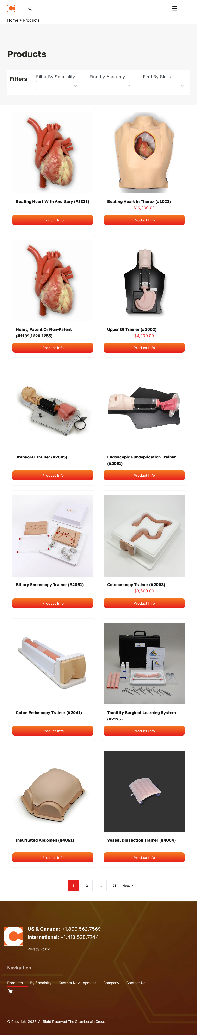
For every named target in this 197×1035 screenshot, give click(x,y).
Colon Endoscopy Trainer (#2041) (49, 712)
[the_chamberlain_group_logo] (11, 6)
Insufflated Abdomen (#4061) (45, 840)
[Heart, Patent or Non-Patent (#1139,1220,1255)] (52, 243)
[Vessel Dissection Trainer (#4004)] (144, 754)
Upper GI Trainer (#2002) (131, 329)
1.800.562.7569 (83, 929)
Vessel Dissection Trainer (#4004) (141, 840)
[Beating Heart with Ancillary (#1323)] (52, 115)
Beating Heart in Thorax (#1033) (139, 201)
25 (115, 885)
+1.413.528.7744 (80, 937)
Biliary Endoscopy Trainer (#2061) (50, 584)
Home (12, 20)
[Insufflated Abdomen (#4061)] (52, 754)
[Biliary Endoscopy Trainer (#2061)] (52, 498)
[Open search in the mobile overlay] (30, 8)
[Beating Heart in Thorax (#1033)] (144, 115)
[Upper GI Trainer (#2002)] (144, 243)
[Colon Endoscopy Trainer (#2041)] (52, 626)
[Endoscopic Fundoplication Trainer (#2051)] (144, 371)
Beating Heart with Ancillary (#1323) (52, 201)
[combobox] (58, 86)
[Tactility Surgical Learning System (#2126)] (144, 626)
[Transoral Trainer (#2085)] (52, 371)
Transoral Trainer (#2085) (41, 456)
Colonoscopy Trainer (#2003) (136, 584)
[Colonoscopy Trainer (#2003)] (144, 498)
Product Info (53, 220)
